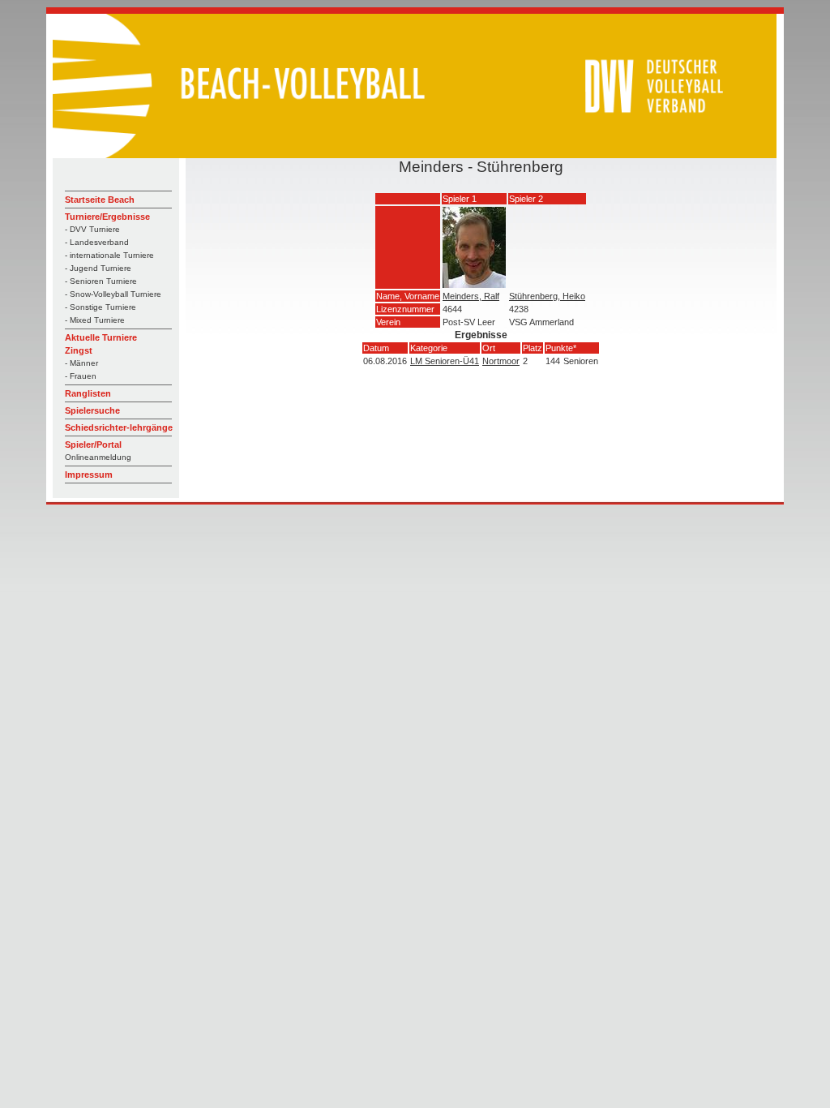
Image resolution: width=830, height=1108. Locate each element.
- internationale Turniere (109, 255)
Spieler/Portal (93, 444)
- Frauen (80, 375)
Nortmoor (501, 361)
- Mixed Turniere (95, 320)
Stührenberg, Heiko (547, 296)
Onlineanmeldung (98, 457)
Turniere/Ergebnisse (107, 216)
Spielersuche (92, 410)
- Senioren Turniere (101, 281)
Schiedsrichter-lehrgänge (119, 427)
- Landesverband (97, 242)
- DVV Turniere (92, 229)
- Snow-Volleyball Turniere (113, 294)
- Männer (81, 363)
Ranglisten (88, 393)
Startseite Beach (100, 199)
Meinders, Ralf (471, 296)
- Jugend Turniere (98, 268)
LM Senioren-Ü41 (444, 361)
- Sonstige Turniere (100, 307)
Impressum (89, 474)
